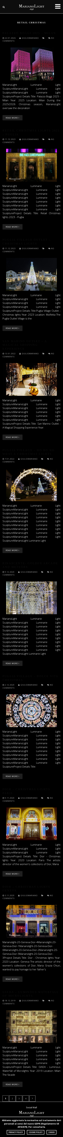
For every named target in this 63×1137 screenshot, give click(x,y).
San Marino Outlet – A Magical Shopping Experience (25, 345)
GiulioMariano (30, 38)
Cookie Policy (36, 1132)
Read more (12, 117)
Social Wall (31, 1107)
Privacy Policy (16, 1132)
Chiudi (51, 1132)
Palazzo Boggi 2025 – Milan (29, 33)
